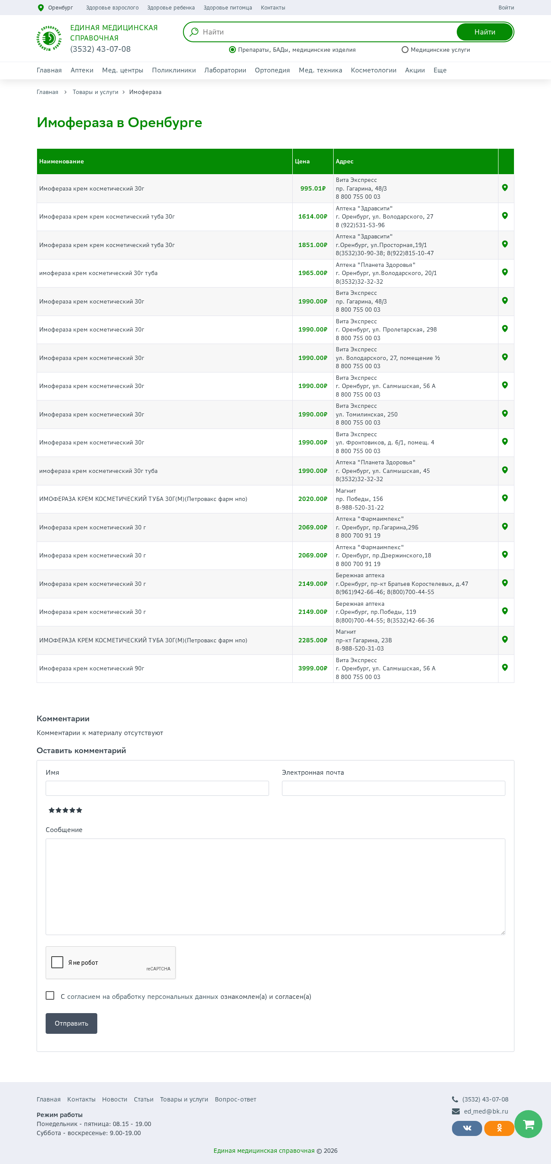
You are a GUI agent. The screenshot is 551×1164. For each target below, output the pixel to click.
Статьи (144, 1099)
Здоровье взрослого (112, 7)
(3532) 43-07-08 (485, 1099)
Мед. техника (320, 70)
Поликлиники (174, 70)
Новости (114, 1099)
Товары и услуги (95, 92)
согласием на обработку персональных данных (142, 996)
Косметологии (373, 70)
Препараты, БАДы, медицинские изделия (297, 49)
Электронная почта (313, 772)
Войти (506, 7)
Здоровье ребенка (171, 7)
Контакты (273, 7)
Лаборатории (225, 70)
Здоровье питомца (228, 7)
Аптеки (82, 70)
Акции (415, 70)
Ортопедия (272, 70)
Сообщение (64, 830)
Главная (49, 70)
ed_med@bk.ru (486, 1111)
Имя (52, 772)
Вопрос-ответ (235, 1099)
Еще (440, 70)
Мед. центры (122, 70)
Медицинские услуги (440, 49)
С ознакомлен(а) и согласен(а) (186, 996)
